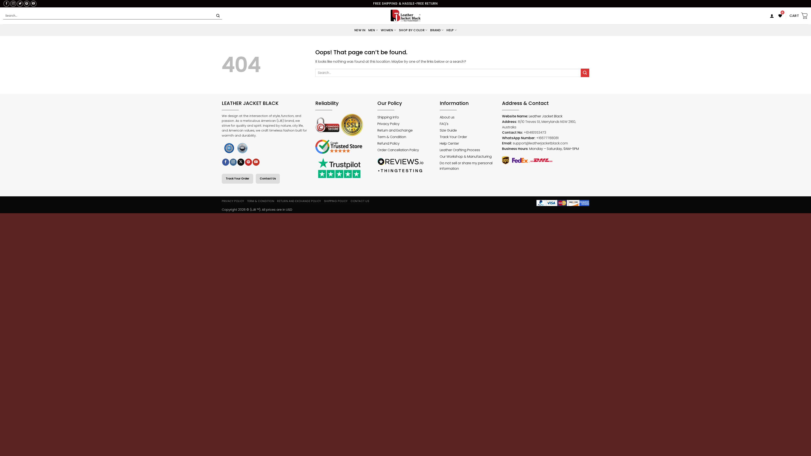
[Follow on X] (240, 162)
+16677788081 (547, 138)
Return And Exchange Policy (299, 201)
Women (387, 30)
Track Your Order (237, 178)
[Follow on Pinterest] (27, 4)
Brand (435, 30)
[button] (772, 15)
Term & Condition (260, 201)
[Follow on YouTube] (33, 4)
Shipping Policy (336, 201)
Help (450, 30)
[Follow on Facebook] (6, 4)
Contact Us (268, 178)
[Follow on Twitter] (20, 4)
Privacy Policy (233, 201)
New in (359, 30)
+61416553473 (535, 132)
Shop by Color (412, 30)
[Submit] (218, 15)
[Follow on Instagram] (13, 4)
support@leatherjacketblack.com (540, 143)
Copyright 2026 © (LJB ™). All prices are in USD (257, 209)
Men (371, 30)
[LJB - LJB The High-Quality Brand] (405, 15)
